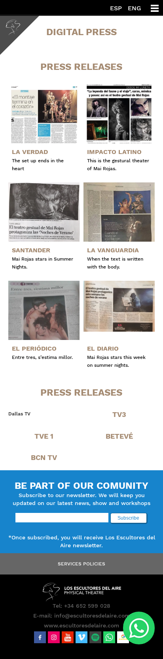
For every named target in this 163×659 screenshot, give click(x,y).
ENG (134, 8)
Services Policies (81, 564)
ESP (116, 8)
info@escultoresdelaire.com (92, 615)
